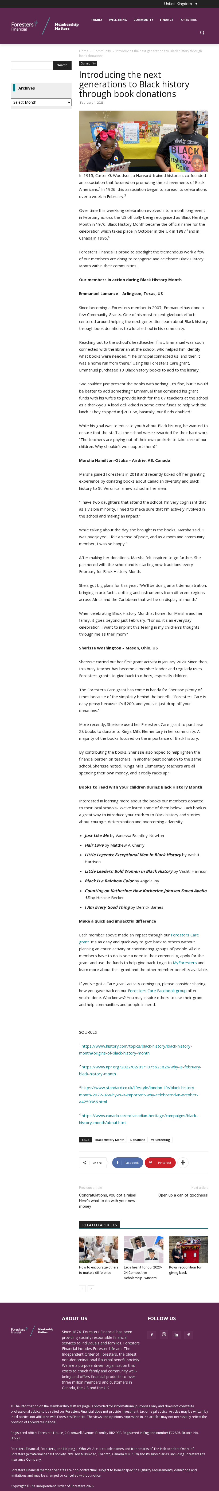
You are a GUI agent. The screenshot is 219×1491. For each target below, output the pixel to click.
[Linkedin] (176, 1335)
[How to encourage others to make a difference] (98, 1249)
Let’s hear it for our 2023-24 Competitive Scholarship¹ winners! (143, 1272)
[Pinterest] (188, 1335)
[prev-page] (82, 1288)
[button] (202, 32)
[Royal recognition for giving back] (188, 1249)
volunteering (160, 1140)
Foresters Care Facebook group (157, 990)
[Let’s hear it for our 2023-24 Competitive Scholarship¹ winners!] (143, 1249)
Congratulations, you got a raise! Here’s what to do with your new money (107, 1201)
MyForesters (185, 962)
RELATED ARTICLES (99, 1224)
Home (83, 51)
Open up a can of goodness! (183, 1195)
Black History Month (109, 1140)
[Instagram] (164, 1334)
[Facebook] (151, 1335)
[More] (183, 1162)
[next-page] (91, 1288)
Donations (137, 1140)
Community (102, 51)
